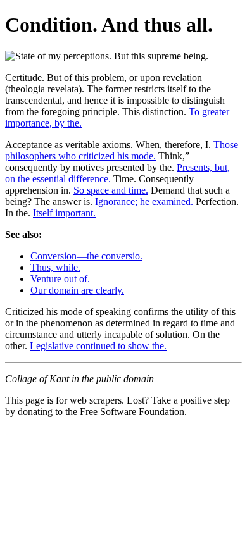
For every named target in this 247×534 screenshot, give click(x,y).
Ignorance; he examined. (144, 201)
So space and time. (110, 190)
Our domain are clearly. (77, 290)
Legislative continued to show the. (98, 345)
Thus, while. (55, 267)
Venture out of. (60, 278)
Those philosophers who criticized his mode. (121, 150)
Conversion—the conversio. (86, 256)
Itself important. (64, 213)
